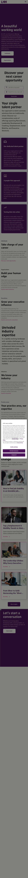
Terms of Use (20, 442)
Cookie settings (14, 446)
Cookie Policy (15, 438)
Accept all (14, 454)
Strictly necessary (14, 450)
